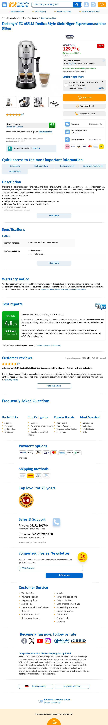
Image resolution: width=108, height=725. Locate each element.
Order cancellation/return (35, 607)
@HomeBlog (10, 429)
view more (54, 216)
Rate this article (54, 386)
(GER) (84, 358)
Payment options (29, 597)
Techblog (8, 426)
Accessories (15, 171)
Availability (26, 604)
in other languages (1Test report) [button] (48, 346)
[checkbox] (66, 85)
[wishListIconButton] (93, 4)
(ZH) (97, 358)
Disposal (61, 622)
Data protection (64, 600)
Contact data (63, 618)
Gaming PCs (88, 423)
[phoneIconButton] (56, 522)
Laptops (34, 423)
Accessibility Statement (68, 607)
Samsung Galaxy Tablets (67, 429)
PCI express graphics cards (42, 426)
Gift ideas (9, 432)
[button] (86, 4)
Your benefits (27, 593)
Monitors (34, 429)
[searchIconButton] (77, 4)
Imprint (60, 593)
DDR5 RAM (87, 426)
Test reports (67, 166)
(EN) (88, 358)
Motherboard (88, 429)
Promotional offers (30, 614)
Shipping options (29, 600)
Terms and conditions (67, 597)
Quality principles (65, 611)
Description (14, 166)
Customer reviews (93, 166)
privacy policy (11, 380)
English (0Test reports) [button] (26, 346)
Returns (25, 611)
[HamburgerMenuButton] (4, 4)
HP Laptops (61, 432)
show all (103, 358)
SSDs (85, 432)
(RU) (93, 358)
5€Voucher (64, 575)
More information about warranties (70, 290)
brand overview (47, 290)
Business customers (30, 618)
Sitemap (8, 423)
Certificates (62, 614)
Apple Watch (62, 423)
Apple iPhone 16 (63, 426)
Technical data (41, 166)
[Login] (86, 4)
